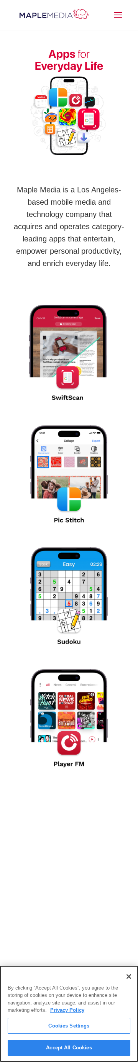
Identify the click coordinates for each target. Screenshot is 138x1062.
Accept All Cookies (69, 1048)
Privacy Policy (67, 1010)
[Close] (128, 976)
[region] (69, 1014)
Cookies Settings (68, 1026)
